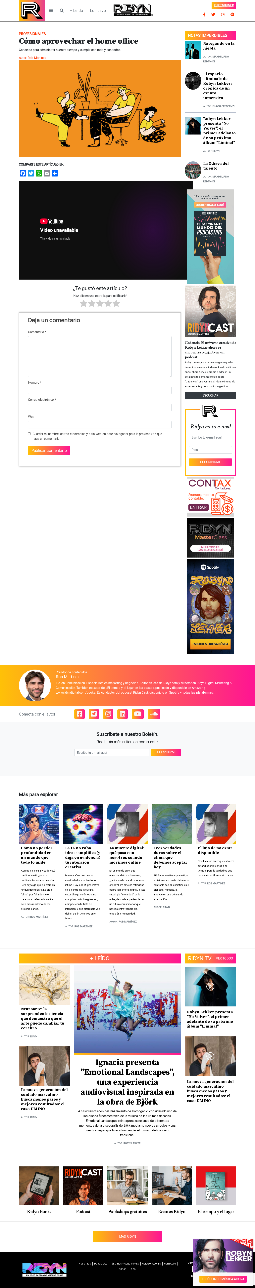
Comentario (37, 332)
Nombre (34, 382)
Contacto (170, 1264)
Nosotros (85, 1264)
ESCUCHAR (210, 395)
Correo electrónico (42, 400)
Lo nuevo (98, 10)
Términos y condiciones (125, 1264)
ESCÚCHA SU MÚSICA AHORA (223, 1279)
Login (133, 1269)
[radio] (83, 304)
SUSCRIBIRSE (224, 6)
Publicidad (100, 1264)
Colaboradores (151, 1264)
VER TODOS (224, 958)
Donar (122, 1269)
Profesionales (32, 34)
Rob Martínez (37, 58)
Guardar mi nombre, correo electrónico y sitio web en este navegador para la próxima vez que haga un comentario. (97, 436)
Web (31, 417)
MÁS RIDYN (127, 1236)
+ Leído (76, 10)
